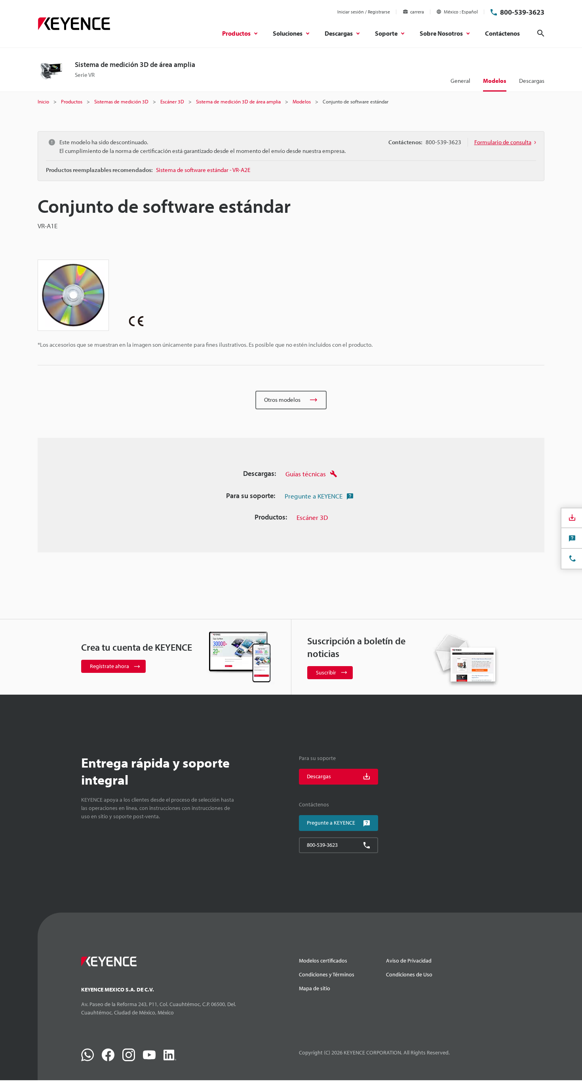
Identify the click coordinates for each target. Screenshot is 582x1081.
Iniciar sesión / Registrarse (363, 12)
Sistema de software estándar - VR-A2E (203, 170)
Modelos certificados (323, 960)
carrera (417, 12)
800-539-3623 (522, 12)
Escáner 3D (312, 517)
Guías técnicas (305, 474)
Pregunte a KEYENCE (313, 496)
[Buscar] (540, 33)
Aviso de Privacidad (409, 960)
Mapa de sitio (314, 988)
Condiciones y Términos (326, 974)
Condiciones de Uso (409, 974)
